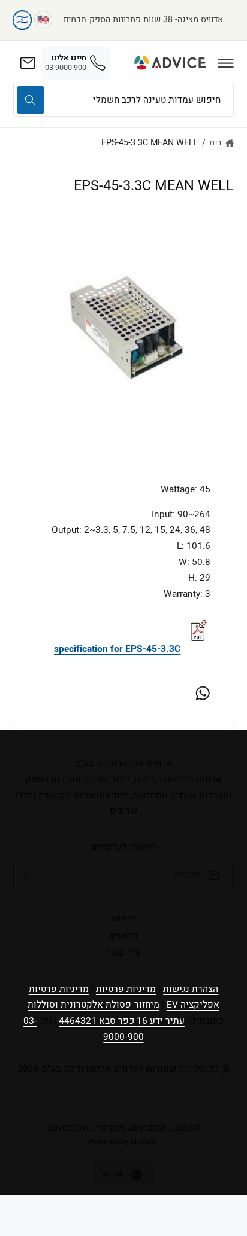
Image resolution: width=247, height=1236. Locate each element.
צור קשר (123, 952)
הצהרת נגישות (190, 989)
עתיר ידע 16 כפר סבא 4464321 (121, 1020)
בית (215, 142)
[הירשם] (28, 875)
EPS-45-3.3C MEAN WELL (149, 142)
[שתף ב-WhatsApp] (202, 693)
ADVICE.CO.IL (70, 1128)
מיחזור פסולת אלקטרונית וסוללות (93, 1004)
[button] (226, 62)
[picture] (197, 648)
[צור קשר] (27, 62)
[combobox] (123, 100)
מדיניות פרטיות (126, 989)
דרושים (123, 935)
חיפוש (123, 918)
